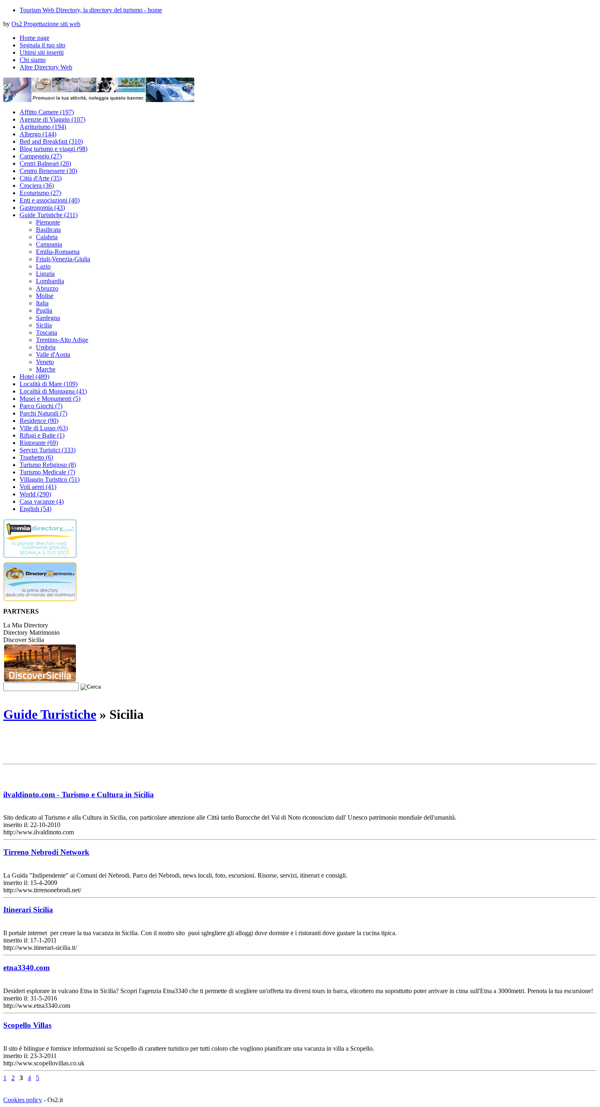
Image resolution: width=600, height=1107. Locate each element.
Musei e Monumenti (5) (50, 398)
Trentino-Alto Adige (62, 339)
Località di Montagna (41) (53, 391)
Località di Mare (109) (49, 383)
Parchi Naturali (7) (43, 413)
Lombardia (50, 281)
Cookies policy (22, 1099)
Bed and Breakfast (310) (51, 141)
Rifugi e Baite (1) (42, 435)
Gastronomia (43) (42, 207)
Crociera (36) (37, 185)
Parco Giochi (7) (41, 405)
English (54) (35, 508)
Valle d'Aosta (53, 354)
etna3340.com (26, 967)
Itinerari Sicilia (28, 909)
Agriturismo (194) (43, 126)
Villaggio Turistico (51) (50, 479)
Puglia (44, 310)
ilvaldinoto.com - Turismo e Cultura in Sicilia (78, 794)
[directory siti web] (40, 559)
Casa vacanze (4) (42, 501)
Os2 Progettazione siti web (45, 23)
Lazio (43, 266)
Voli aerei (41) (38, 486)
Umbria (46, 347)
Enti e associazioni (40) (50, 200)
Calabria (47, 236)
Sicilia (44, 325)
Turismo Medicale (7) (47, 472)
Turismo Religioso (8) (48, 464)
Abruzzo (47, 288)
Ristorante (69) (39, 442)
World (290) (35, 494)
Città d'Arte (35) (41, 178)
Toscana (46, 332)
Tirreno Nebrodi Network (46, 852)
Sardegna (48, 317)
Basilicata (48, 229)
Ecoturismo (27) (40, 192)
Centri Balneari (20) (45, 163)
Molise (44, 295)
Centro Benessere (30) (48, 170)
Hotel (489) (34, 376)
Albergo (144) (38, 134)
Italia (42, 303)
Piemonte (48, 222)
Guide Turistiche (49, 714)
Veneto (45, 361)
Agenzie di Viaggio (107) (52, 119)
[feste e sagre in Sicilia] (40, 680)
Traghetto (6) (36, 457)
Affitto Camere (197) (47, 112)
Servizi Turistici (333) (48, 450)
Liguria (45, 273)
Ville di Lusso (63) (44, 428)
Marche (46, 369)
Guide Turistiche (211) (49, 214)
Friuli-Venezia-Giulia (63, 259)
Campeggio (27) (41, 156)
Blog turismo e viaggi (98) (53, 148)
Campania (49, 244)
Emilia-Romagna (58, 251)
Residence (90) (39, 420)
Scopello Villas (27, 1025)
